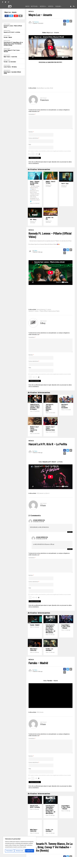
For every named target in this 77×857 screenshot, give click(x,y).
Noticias (34, 6)
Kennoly (39, 309)
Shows (50, 11)
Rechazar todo (19, 850)
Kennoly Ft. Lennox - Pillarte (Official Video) (13, 26)
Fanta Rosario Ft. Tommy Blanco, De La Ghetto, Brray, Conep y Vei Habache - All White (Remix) (13, 44)
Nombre (31, 132)
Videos (50, 6)
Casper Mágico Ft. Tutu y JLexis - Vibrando (12, 51)
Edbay (31, 203)
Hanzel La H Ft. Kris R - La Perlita (12, 32)
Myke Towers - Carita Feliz (10, 56)
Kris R (47, 493)
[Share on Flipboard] (16, 16)
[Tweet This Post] (11, 16)
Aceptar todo (29, 850)
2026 (38, 493)
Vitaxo (31, 411)
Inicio (27, 6)
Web (30, 144)
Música (42, 6)
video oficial (50, 88)
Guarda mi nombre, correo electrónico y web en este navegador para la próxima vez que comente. (50, 151)
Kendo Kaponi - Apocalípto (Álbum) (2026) (12, 72)
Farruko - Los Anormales (10, 61)
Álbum (58, 6)
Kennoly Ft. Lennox (46, 309)
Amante (39, 88)
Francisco (36, 22)
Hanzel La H (43, 493)
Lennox (53, 311)
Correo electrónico (34, 138)
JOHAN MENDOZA (39, 520)
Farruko (41, 712)
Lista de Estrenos (40, 11)
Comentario (32, 114)
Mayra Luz (43, 88)
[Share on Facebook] (7, 16)
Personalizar (9, 850)
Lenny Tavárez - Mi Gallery (10, 67)
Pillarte (57, 311)
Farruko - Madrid (8, 37)
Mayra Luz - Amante (10, 12)
